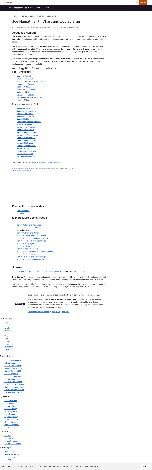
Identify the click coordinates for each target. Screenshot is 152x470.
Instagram (56, 312)
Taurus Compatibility (13, 366)
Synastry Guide (10, 401)
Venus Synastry (10, 409)
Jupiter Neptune (26, 151)
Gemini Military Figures (26, 243)
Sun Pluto (24, 119)
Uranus (19, 95)
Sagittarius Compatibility (14, 384)
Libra (6, 339)
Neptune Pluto (26, 156)
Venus (19, 84)
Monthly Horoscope (12, 457)
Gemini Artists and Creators (28, 227)
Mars (19, 87)
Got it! (145, 466)
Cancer (31, 84)
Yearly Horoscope (12, 460)
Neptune (20, 97)
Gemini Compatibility (13, 368)
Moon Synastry (10, 411)
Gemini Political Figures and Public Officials (35, 251)
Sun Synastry (9, 403)
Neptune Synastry (11, 425)
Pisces (7, 352)
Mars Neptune (26, 146)
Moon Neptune (29, 122)
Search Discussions (12, 443)
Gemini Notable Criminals (27, 249)
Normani (20, 213)
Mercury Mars (25, 130)
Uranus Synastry (11, 422)
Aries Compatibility (12, 363)
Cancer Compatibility (13, 371)
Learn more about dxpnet (39, 312)
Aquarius (8, 349)
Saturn (19, 92)
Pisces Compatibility (13, 392)
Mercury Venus (26, 127)
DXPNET (10, 3)
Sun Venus (26, 108)
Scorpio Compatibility (13, 382)
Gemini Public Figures (26, 254)
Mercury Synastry (11, 406)
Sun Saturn (25, 114)
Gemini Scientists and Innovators (30, 259)
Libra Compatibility (12, 379)
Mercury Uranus (27, 135)
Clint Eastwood (23, 211)
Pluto (19, 100)
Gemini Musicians (24, 246)
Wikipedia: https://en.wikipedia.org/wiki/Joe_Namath (40, 271)
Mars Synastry (10, 414)
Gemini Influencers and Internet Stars (32, 238)
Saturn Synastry (11, 419)
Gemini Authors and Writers (28, 233)
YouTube (65, 312)
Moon (19, 79)
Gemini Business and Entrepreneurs (31, 235)
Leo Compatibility (11, 374)
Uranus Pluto (25, 154)
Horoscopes (9, 452)
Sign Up (143, 2)
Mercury (20, 81)
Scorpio (7, 341)
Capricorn (8, 347)
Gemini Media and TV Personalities (31, 241)
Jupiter (19, 89)
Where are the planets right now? (50, 162)
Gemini (28, 76)
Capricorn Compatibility (14, 387)
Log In (135, 2)
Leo (27, 100)
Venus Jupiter (26, 140)
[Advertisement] (59, 189)
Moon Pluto (24, 124)
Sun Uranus (25, 116)
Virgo (42, 97)
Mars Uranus (25, 143)
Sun (18, 76)
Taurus (30, 79)
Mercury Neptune (26, 138)
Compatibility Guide (12, 360)
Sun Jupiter (26, 111)
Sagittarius (8, 344)
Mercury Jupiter (26, 132)
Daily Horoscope (11, 454)
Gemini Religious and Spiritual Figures (32, 257)
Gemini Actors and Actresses (29, 225)
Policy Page (94, 466)
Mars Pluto (23, 148)
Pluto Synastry (10, 427)
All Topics (8, 438)
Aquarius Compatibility (14, 390)
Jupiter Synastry (11, 417)
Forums (7, 436)
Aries (28, 87)
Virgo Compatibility (12, 376)
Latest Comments (11, 441)
